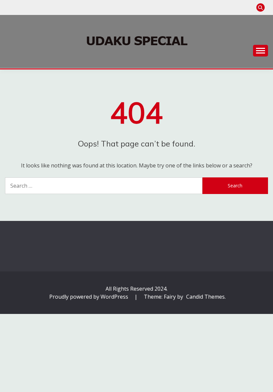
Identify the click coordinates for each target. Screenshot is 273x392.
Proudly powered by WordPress (89, 296)
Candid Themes (205, 296)
